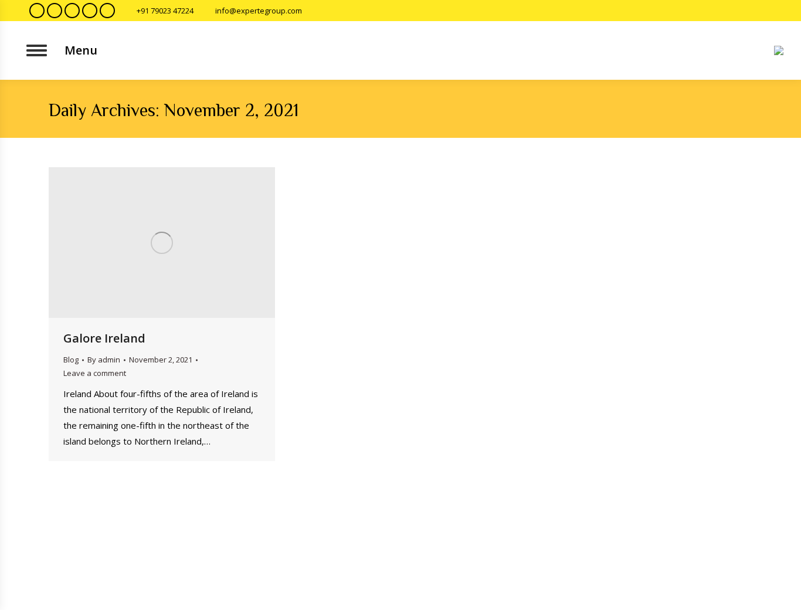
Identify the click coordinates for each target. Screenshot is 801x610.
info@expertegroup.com (258, 10)
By (103, 359)
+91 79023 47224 (165, 10)
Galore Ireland (104, 338)
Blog (71, 359)
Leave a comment (94, 373)
